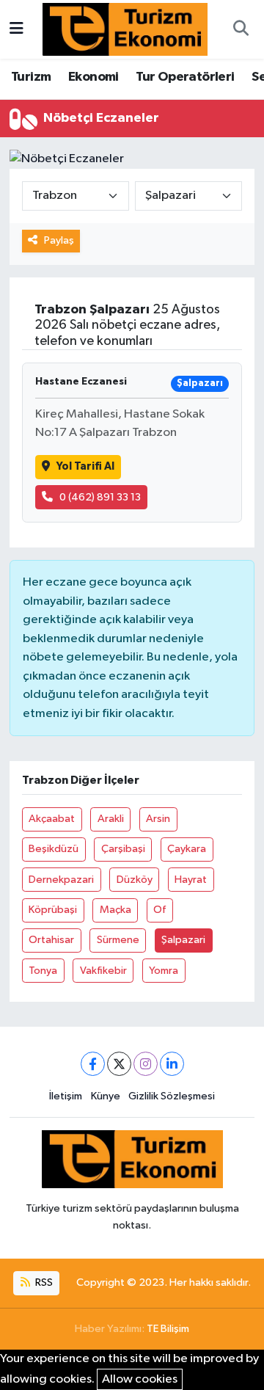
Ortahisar (51, 939)
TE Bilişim (168, 1328)
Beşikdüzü (53, 848)
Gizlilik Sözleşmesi (171, 1096)
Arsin (158, 818)
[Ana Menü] (16, 29)
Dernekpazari (61, 879)
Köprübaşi (53, 909)
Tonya (43, 970)
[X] (119, 1064)
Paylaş (59, 240)
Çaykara (186, 848)
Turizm (31, 77)
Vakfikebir (103, 970)
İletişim (65, 1096)
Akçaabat (52, 818)
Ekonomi (93, 77)
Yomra (163, 970)
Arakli (111, 818)
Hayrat (191, 879)
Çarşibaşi (123, 848)
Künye (105, 1096)
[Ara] (240, 29)
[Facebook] (93, 1064)
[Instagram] (145, 1064)
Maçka (115, 909)
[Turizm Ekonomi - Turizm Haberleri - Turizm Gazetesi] (125, 29)
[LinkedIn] (172, 1064)
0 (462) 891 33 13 (100, 497)
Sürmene (118, 939)
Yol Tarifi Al (85, 466)
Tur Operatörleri (185, 77)
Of (159, 909)
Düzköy (135, 879)
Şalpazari (183, 939)
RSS (43, 1282)
